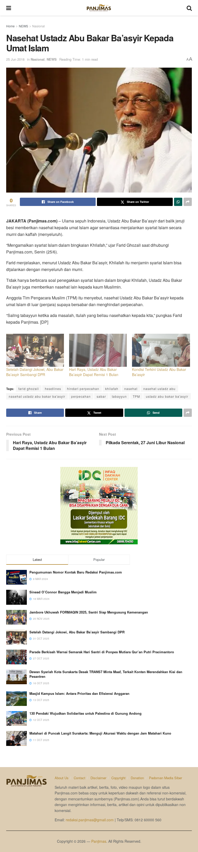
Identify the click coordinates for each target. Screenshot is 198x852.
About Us (62, 777)
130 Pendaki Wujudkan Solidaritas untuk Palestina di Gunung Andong (85, 713)
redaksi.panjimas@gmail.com (90, 819)
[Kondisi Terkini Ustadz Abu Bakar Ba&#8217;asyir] (161, 350)
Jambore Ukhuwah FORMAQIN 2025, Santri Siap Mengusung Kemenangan (88, 612)
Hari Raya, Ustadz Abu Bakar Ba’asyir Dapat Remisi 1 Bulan (93, 372)
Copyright (118, 777)
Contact (79, 777)
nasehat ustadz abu (159, 388)
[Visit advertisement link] (99, 505)
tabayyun (119, 396)
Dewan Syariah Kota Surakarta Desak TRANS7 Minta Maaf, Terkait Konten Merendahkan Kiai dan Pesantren (105, 674)
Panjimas (98, 841)
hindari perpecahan (83, 388)
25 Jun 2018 (15, 59)
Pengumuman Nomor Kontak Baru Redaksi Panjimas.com (75, 572)
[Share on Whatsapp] (178, 202)
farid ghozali (28, 388)
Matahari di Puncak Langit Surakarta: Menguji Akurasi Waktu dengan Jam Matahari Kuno (100, 733)
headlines (53, 388)
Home (10, 26)
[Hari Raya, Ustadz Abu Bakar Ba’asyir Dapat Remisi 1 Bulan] (98, 350)
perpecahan (81, 396)
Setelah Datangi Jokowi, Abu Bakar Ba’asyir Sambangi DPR (34, 372)
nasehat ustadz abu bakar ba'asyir (37, 396)
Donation (137, 777)
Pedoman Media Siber (165, 777)
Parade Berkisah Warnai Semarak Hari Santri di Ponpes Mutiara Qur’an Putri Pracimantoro (101, 651)
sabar (101, 396)
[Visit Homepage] (99, 7)
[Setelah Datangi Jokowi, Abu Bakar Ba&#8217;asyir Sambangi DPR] (35, 350)
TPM (136, 396)
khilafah (111, 388)
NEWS (23, 26)
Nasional (38, 26)
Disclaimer (98, 777)
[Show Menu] (8, 7)
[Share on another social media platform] (188, 202)
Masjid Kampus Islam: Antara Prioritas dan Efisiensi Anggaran (79, 693)
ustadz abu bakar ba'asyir (167, 396)
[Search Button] (189, 7)
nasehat (130, 388)
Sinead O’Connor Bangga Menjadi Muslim (63, 592)
